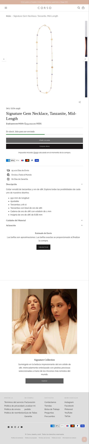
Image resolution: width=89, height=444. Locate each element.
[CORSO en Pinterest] (12, 427)
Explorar (44, 381)
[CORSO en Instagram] (15, 427)
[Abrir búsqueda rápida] (78, 7)
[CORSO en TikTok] (18, 427)
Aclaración (11, 225)
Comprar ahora (44, 146)
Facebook (69, 406)
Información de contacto (69, 438)
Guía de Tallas (30, 413)
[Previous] (4, 59)
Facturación (29, 402)
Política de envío (56, 438)
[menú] (5, 7)
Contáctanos (50, 402)
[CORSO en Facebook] (8, 427)
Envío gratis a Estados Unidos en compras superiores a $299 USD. (44, 2)
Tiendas (48, 406)
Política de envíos (12, 409)
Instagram (69, 402)
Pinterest (69, 409)
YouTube (68, 413)
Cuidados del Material (16, 220)
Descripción (11, 184)
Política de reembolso (14, 413)
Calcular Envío (43, 247)
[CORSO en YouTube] (21, 427)
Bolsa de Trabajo (52, 409)
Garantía (28, 416)
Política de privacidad (14, 406)
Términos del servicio (14, 402)
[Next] (85, 59)
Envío (36, 153)
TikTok (67, 416)
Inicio (8, 16)
